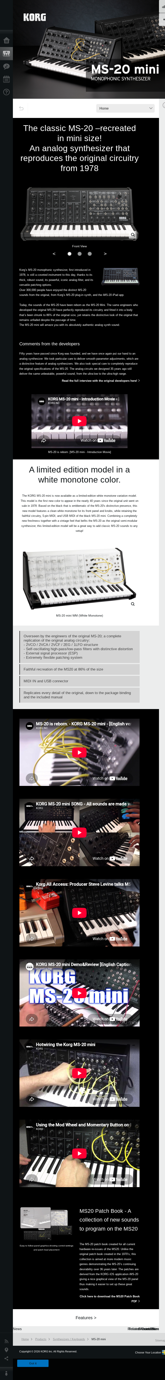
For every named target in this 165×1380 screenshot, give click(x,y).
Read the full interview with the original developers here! (99, 380)
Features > (86, 1317)
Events (7, 79)
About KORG (7, 1373)
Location (7, 1350)
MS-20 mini (99, 1339)
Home (7, 40)
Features (7, 66)
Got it (33, 1363)
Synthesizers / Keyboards (69, 1339)
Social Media (7, 1358)
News (7, 1341)
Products (7, 53)
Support (7, 92)
